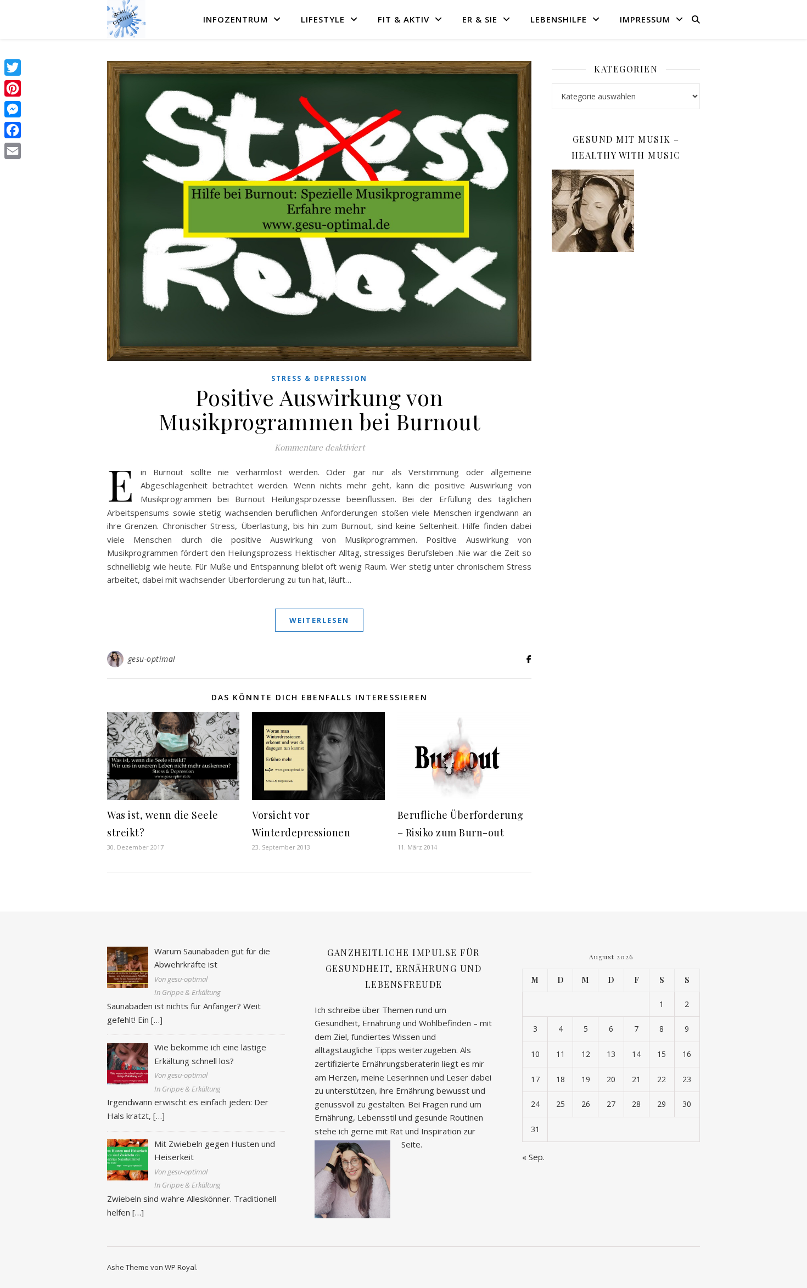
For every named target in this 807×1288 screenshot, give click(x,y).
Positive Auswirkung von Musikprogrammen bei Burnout (319, 409)
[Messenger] (12, 109)
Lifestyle (323, 19)
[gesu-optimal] (126, 19)
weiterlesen (319, 620)
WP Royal (180, 1267)
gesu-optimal (152, 659)
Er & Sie (479, 19)
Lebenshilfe (558, 19)
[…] (156, 1019)
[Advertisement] (626, 438)
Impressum (645, 19)
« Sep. (533, 1156)
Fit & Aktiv (403, 19)
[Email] (12, 150)
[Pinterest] (12, 88)
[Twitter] (12, 67)
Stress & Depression (319, 378)
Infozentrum (235, 19)
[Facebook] (12, 130)
